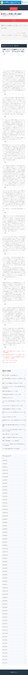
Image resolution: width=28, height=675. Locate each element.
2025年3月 (4, 499)
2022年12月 (5, 587)
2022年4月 (4, 613)
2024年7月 (4, 525)
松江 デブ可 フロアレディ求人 (9, 360)
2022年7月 (4, 604)
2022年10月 (5, 594)
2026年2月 (4, 463)
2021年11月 (5, 630)
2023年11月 (5, 551)
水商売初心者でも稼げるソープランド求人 (11, 394)
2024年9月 (4, 519)
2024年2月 (4, 542)
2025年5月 (4, 493)
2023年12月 (5, 548)
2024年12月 (5, 509)
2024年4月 (4, 535)
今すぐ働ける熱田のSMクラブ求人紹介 (11, 448)
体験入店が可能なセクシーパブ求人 (10, 391)
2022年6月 (4, 607)
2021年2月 (4, 659)
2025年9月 (4, 480)
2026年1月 (4, 467)
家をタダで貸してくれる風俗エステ (10, 375)
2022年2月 (4, 620)
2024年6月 (4, 529)
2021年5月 (4, 649)
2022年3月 (4, 617)
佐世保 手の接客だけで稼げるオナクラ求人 (12, 437)
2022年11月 (5, 591)
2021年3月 (4, 656)
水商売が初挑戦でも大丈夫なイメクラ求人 (11, 409)
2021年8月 (4, 640)
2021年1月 (4, 662)
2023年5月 (4, 571)
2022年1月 (4, 623)
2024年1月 (4, 545)
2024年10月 (5, 516)
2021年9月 (4, 636)
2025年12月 (5, 470)
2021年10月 (5, 633)
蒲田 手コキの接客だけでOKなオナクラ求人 (12, 383)
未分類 (23, 33)
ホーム (18, 33)
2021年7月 (4, 643)
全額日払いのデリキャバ (7, 397)
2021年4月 (4, 653)
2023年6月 (4, 568)
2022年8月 (4, 600)
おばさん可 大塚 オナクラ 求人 (9, 416)
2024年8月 (4, 522)
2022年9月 (4, 597)
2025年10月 (5, 476)
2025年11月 (5, 473)
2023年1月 (4, 584)
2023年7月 (4, 565)
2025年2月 (4, 502)
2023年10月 (5, 555)
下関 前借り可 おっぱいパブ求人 (10, 434)
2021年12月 (5, 627)
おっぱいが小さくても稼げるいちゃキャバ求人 (12, 405)
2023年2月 (4, 581)
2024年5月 (4, 532)
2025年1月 (4, 506)
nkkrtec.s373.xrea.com (8, 45)
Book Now (14, 8)
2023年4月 (4, 574)
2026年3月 (4, 460)
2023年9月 (4, 558)
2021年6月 (4, 646)
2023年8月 (4, 561)
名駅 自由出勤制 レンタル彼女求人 (10, 440)
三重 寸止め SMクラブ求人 (9, 362)
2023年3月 (4, 578)
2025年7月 (4, 486)
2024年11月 (5, 512)
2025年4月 (4, 496)
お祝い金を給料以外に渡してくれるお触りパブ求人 (13, 354)
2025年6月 (4, 489)
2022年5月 (4, 610)
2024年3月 (4, 538)
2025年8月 (4, 483)
